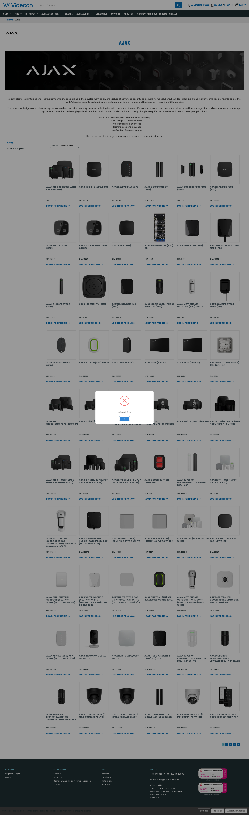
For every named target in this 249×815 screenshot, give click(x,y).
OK (124, 419)
